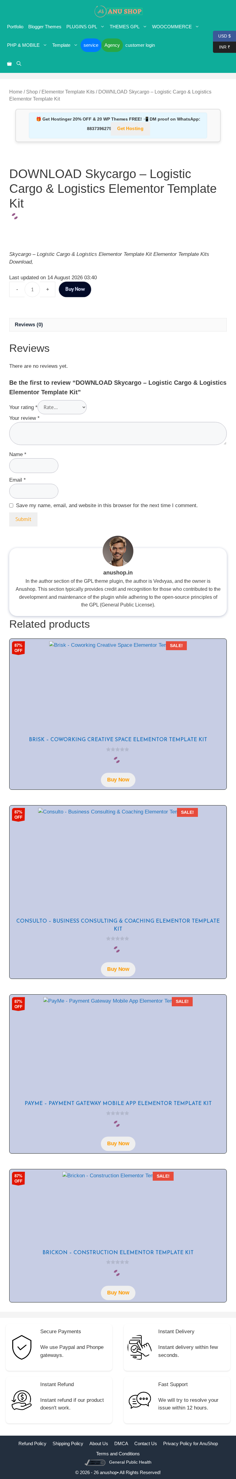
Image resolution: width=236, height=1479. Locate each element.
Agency (112, 45)
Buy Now (75, 289)
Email (17, 480)
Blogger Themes (44, 26)
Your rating (23, 407)
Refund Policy (32, 1443)
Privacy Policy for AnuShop (190, 1443)
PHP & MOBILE (23, 45)
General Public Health (130, 1462)
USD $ (222, 35)
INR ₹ (221, 47)
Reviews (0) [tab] (29, 325)
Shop (32, 91)
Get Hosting (130, 128)
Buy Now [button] (118, 780)
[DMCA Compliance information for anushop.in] (96, 1462)
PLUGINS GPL (81, 26)
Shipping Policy (68, 1443)
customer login (140, 45)
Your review (24, 418)
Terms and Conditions (118, 1453)
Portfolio (15, 26)
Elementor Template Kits (68, 91)
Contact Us (145, 1443)
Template (61, 45)
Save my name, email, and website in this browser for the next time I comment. (107, 505)
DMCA (121, 1443)
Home (15, 91)
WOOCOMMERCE (172, 26)
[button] (19, 63)
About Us (98, 1443)
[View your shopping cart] (9, 63)
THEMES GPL (125, 26)
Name (17, 454)
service (91, 45)
